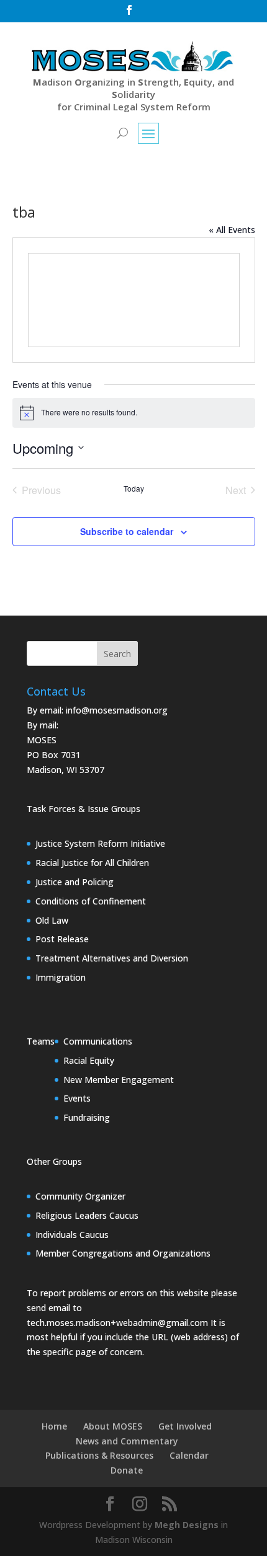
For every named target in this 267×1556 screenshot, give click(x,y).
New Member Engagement (118, 1079)
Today (134, 488)
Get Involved (185, 1426)
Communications (97, 1041)
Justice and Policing (74, 882)
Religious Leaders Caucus (86, 1215)
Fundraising (86, 1117)
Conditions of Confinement (90, 901)
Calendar (189, 1455)
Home (54, 1426)
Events (77, 1098)
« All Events (232, 230)
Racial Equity (88, 1060)
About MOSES (112, 1426)
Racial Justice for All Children (92, 863)
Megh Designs (187, 1525)
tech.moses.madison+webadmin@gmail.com (117, 1322)
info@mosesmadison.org (117, 710)
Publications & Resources (99, 1455)
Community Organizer (80, 1196)
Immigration (60, 977)
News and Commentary (127, 1441)
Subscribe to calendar (126, 531)
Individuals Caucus (72, 1234)
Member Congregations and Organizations (122, 1253)
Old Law (51, 920)
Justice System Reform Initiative (100, 843)
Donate (127, 1470)
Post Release (62, 939)
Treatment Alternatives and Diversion (111, 958)
